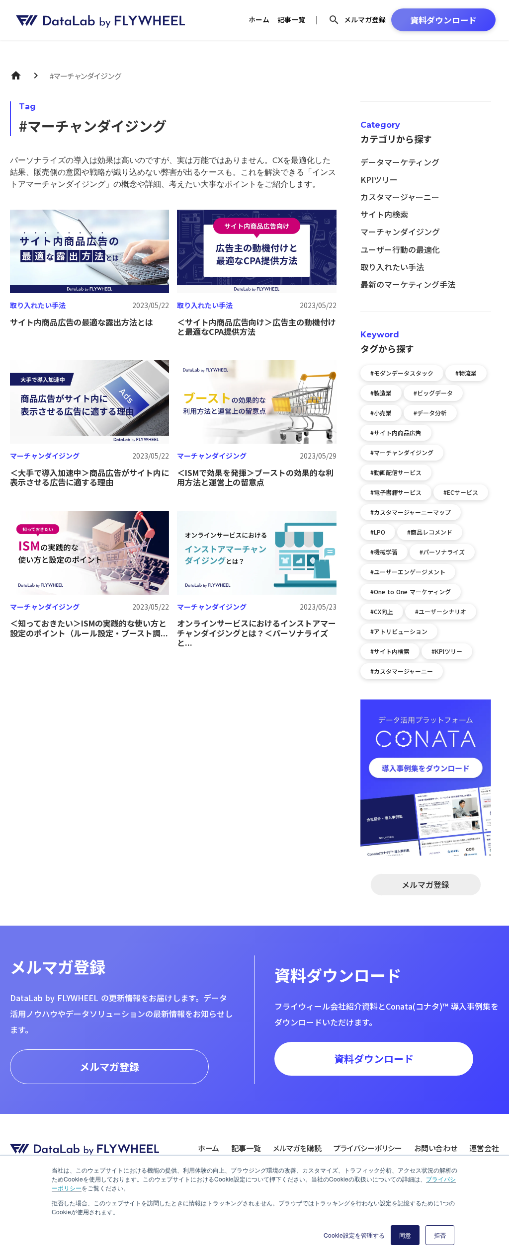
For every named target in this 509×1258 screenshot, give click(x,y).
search (334, 20)
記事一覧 (291, 19)
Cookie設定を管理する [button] (354, 1235)
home (16, 75)
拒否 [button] (440, 1235)
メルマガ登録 (365, 19)
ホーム (259, 19)
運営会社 (484, 1148)
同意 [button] (405, 1235)
